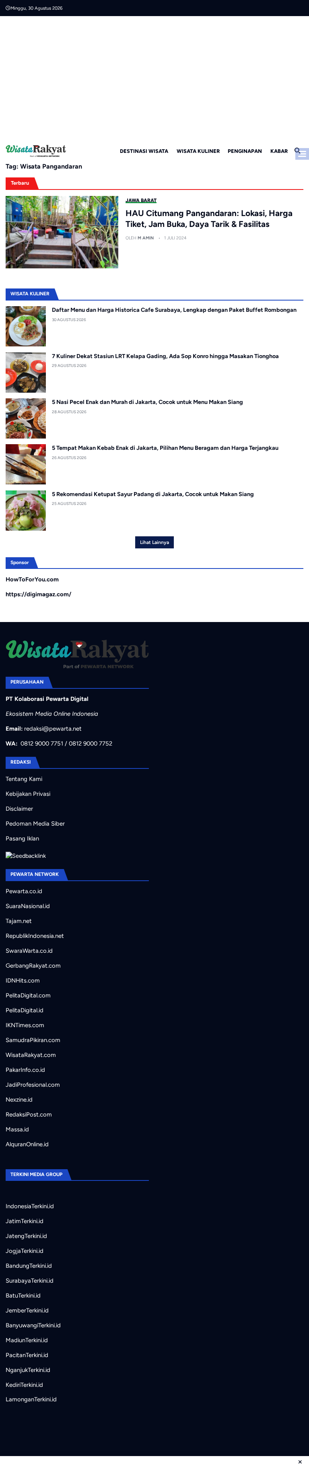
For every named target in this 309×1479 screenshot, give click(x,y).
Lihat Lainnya (154, 542)
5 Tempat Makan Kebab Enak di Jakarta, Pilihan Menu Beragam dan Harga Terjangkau (165, 447)
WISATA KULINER (198, 151)
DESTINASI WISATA (144, 151)
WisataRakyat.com (31, 1055)
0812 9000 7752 (90, 743)
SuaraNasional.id (28, 906)
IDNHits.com (23, 980)
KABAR (279, 151)
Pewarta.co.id (24, 891)
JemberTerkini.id (27, 1310)
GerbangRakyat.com (33, 965)
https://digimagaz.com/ (38, 594)
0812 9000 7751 (42, 743)
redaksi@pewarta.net (53, 728)
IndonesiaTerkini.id (30, 1206)
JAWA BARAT (141, 200)
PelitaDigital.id (24, 1010)
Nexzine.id (19, 1099)
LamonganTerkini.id (31, 1399)
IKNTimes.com (25, 1025)
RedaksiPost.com (29, 1114)
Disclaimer (19, 808)
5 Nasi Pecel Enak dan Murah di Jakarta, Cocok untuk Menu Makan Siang (147, 402)
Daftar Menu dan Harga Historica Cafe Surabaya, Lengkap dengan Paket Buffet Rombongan (174, 309)
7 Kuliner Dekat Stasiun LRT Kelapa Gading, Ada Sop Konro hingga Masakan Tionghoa (165, 356)
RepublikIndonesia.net (35, 935)
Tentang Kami (24, 779)
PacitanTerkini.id (27, 1355)
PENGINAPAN (245, 151)
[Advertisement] (154, 76)
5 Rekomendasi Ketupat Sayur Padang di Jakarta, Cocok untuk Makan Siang (153, 494)
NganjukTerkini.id (28, 1370)
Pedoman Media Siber (35, 823)
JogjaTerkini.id (24, 1250)
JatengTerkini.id (26, 1236)
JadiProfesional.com (33, 1084)
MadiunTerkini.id (27, 1340)
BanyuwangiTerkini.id (33, 1325)
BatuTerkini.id (23, 1295)
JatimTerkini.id (24, 1221)
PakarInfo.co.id (25, 1069)
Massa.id (17, 1129)
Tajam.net (19, 921)
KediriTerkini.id (24, 1384)
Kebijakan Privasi (28, 793)
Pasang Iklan (22, 838)
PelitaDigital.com (28, 995)
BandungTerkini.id (29, 1265)
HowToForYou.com (32, 579)
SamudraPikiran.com (33, 1040)
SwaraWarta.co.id (29, 950)
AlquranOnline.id (27, 1144)
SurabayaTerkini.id (30, 1280)
